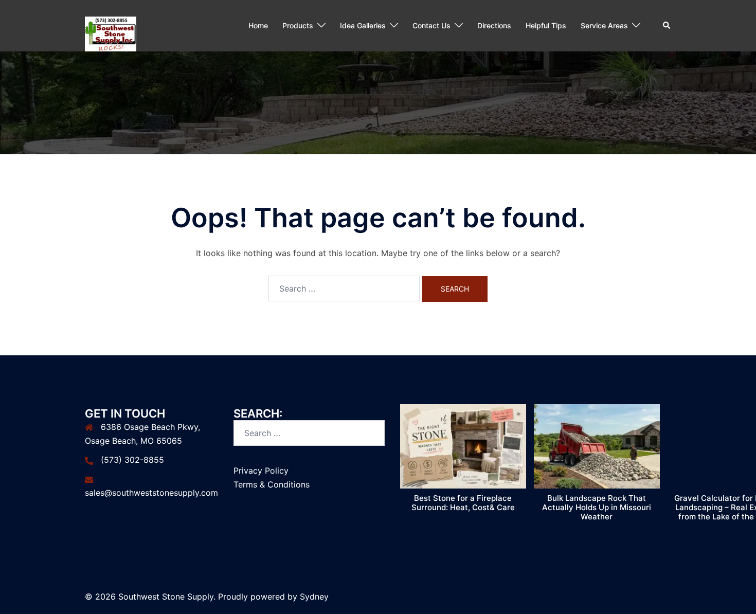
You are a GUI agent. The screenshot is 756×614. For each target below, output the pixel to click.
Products (297, 25)
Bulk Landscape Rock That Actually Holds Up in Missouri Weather (596, 507)
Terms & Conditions (271, 484)
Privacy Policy (261, 470)
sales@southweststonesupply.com (151, 492)
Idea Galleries (363, 25)
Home (258, 25)
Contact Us (431, 25)
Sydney (314, 596)
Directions (494, 25)
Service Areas (604, 25)
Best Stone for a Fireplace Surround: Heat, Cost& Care (463, 502)
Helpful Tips (546, 25)
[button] (667, 26)
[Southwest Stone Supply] (110, 25)
